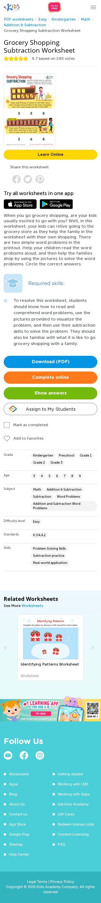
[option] (50, 648)
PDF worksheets (18, 19)
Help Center (19, 854)
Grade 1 (86, 455)
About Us (17, 804)
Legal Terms (37, 881)
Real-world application (50, 563)
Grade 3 (56, 462)
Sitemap (16, 844)
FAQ (61, 844)
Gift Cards (66, 814)
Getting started (70, 773)
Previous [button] (6, 647)
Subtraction (42, 496)
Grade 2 (39, 462)
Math (85, 19)
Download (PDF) (51, 362)
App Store (17, 824)
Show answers (51, 393)
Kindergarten (63, 19)
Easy (42, 19)
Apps (13, 783)
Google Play (19, 834)
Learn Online (50, 155)
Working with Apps (74, 794)
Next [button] (91, 647)
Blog (13, 794)
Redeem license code (76, 824)
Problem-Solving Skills (49, 548)
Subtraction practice (48, 555)
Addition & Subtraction (25, 25)
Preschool (66, 455)
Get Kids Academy (73, 804)
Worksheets (32, 605)
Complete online (50, 377)
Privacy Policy (62, 881)
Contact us (18, 814)
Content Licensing (73, 834)
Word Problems (68, 496)
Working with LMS (73, 783)
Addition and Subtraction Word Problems (56, 506)
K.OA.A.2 (39, 535)
